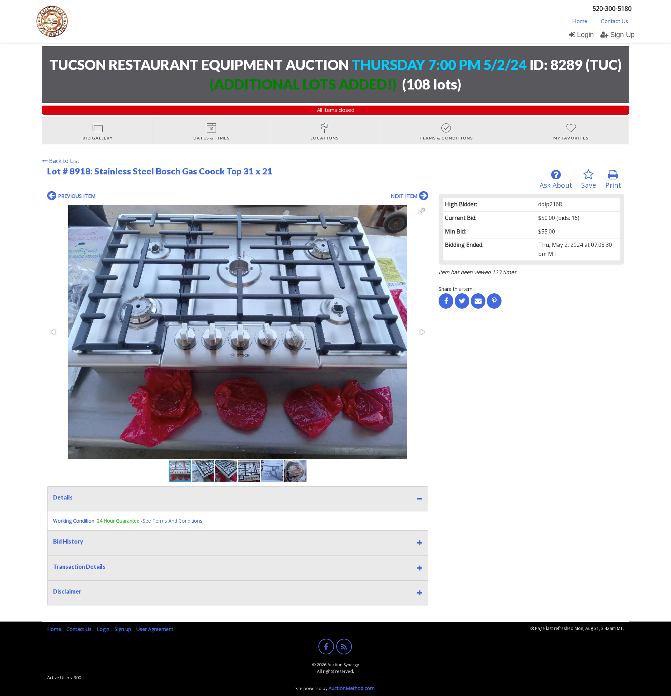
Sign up (123, 629)
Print (613, 185)
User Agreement (154, 629)
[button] (421, 211)
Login (585, 34)
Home (579, 20)
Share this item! (456, 289)
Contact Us (614, 20)
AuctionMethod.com (352, 688)
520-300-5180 (612, 8)
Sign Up (622, 34)
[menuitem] (579, 20)
